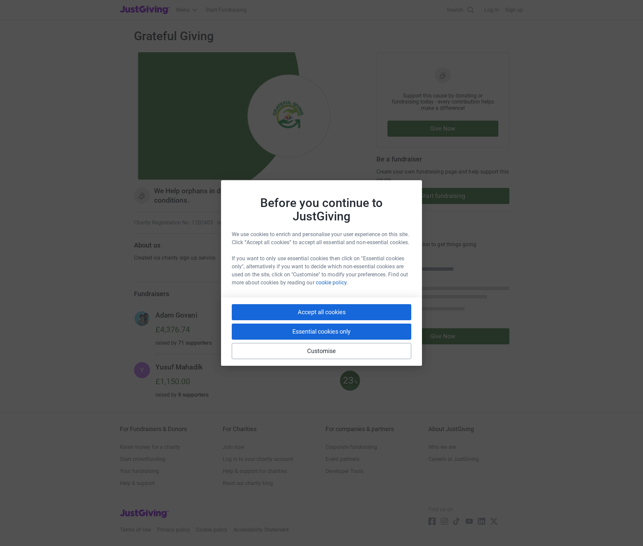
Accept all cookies (322, 312)
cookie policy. (332, 282)
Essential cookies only (321, 331)
